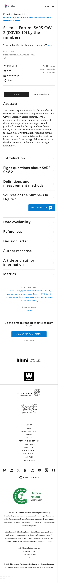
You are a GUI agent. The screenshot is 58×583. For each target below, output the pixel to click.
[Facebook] (53, 471)
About (29, 425)
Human (29, 310)
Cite (9, 70)
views (49, 66)
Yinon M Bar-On (11, 45)
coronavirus (9, 297)
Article (16, 94)
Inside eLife (29, 447)
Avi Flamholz (27, 45)
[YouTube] (39, 471)
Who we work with (29, 431)
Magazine (7, 14)
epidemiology (47, 297)
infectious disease (32, 297)
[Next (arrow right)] (4, 578)
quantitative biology (29, 300)
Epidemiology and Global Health (18, 17)
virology (19, 297)
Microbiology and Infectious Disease (23, 294)
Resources (29, 457)
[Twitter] (18, 471)
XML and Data (29, 460)
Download (12, 66)
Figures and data (41, 94)
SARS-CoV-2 (46, 294)
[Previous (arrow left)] (1, 578)
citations (49, 72)
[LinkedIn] (11, 471)
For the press (29, 454)
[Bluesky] (4, 471)
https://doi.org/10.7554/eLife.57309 (19, 54)
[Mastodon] (25, 471)
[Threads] (46, 471)
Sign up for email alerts (29, 334)
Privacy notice (29, 340)
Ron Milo (40, 45)
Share (10, 80)
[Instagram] (32, 471)
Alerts (29, 434)
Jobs (29, 428)
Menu (47, 6)
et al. (51, 45)
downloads (47, 69)
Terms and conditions (29, 441)
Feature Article (21, 14)
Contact (29, 438)
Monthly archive (29, 451)
